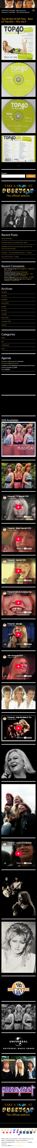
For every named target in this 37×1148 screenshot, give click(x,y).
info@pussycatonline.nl (21, 1142)
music (3, 348)
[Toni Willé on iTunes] (10, 1132)
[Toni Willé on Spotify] (36, 1129)
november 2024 (6, 321)
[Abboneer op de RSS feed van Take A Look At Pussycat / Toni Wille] (2, 1129)
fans (2, 341)
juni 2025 (4, 310)
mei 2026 (4, 296)
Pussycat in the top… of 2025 (10, 256)
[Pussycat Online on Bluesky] (14, 1129)
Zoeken (4, 173)
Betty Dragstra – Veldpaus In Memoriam (19, 269)
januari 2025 (5, 317)
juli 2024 (3, 325)
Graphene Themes (17, 1145)
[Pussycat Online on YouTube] (21, 1129)
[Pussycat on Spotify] (32, 1129)
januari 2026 (5, 303)
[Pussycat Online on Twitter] (11, 1129)
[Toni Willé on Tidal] (19, 1134)
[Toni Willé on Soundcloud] (28, 1129)
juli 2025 (3, 306)
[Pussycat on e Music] (27, 1132)
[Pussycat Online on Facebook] (5, 1129)
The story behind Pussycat (9, 363)
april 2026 (4, 299)
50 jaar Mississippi (6, 238)
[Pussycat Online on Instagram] (8, 1129)
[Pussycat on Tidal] (34, 1132)
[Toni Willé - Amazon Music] (24, 1132)
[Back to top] (32, 1143)
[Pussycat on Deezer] (14, 1132)
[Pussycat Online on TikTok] (18, 1129)
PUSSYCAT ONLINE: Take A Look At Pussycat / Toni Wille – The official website (15, 11)
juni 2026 (4, 292)
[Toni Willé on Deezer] (17, 1132)
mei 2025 (4, 314)
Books (3, 337)
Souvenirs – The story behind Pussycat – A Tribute (16, 252)
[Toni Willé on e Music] (31, 1132)
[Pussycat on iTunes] (3, 1132)
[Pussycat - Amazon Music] (21, 1132)
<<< (18, 165)
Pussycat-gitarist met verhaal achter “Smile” (14, 242)
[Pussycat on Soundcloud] (24, 1129)
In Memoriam (5, 345)
